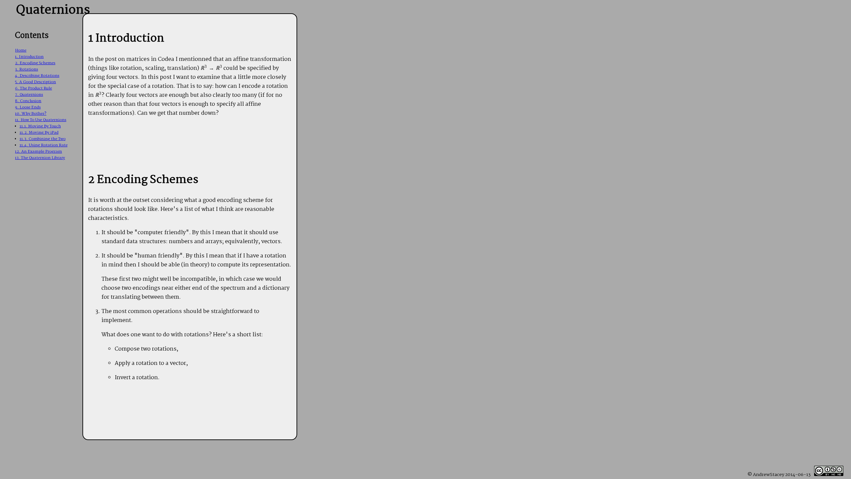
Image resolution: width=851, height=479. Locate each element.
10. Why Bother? (30, 113)
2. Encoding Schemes (35, 63)
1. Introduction (29, 57)
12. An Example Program (38, 151)
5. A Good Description (35, 82)
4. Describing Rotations (37, 76)
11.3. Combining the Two (42, 139)
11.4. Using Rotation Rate (43, 145)
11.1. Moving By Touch (40, 126)
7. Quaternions (29, 94)
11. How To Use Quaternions (40, 120)
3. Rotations (26, 69)
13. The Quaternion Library (40, 158)
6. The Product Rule (33, 88)
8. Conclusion (28, 101)
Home (20, 50)
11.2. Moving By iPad (39, 132)
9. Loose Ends (28, 107)
